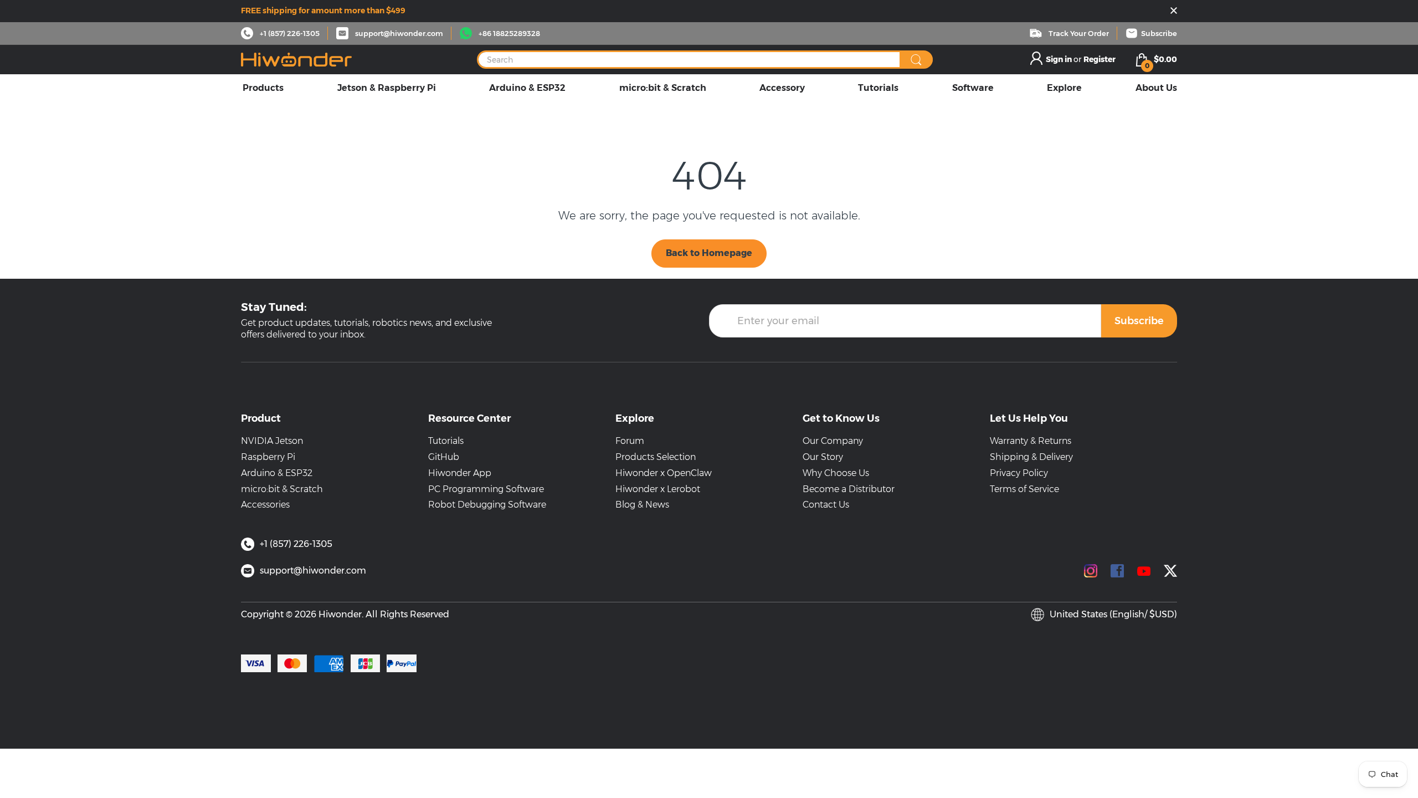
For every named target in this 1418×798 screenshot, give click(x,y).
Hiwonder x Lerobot (657, 489)
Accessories (265, 504)
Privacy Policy (1019, 473)
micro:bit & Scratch (282, 489)
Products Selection (655, 457)
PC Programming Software (486, 489)
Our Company (833, 441)
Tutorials (446, 441)
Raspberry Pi (268, 457)
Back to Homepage (709, 253)
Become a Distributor (849, 489)
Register (1099, 59)
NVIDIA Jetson (272, 441)
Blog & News (642, 504)
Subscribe (1139, 321)
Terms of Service (1024, 489)
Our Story (823, 457)
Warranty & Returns (1030, 441)
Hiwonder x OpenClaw (663, 473)
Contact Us (826, 504)
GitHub (443, 457)
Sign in (1059, 59)
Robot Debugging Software (487, 504)
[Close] (1174, 11)
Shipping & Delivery (1031, 457)
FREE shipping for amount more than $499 (323, 11)
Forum (629, 441)
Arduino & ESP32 (276, 473)
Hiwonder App (459, 473)
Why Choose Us (836, 473)
